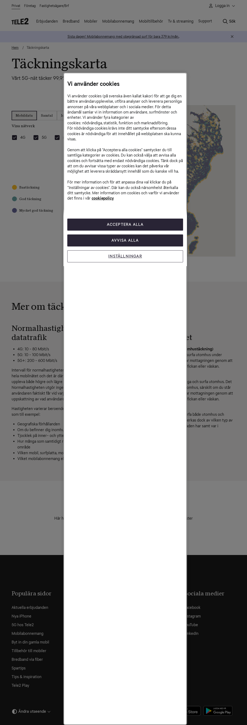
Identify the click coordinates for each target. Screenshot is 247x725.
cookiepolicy (103, 198)
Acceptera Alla (125, 224)
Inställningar (125, 256)
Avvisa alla (125, 240)
